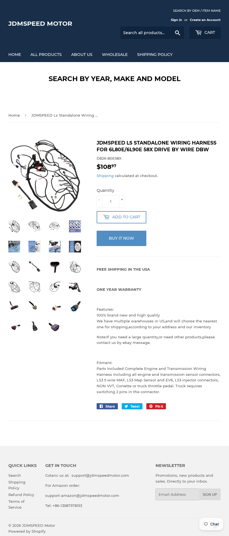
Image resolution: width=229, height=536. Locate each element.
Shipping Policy (155, 54)
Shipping (105, 175)
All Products (46, 54)
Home (14, 54)
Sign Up (210, 494)
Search (14, 475)
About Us (81, 54)
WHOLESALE (115, 54)
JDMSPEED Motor (40, 23)
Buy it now (121, 238)
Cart (209, 32)
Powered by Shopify (27, 531)
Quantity (105, 190)
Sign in (176, 20)
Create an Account (205, 20)
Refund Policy (21, 494)
